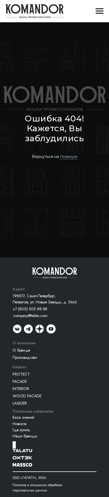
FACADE (20, 381)
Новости (20, 424)
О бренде (21, 350)
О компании (24, 343)
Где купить (21, 430)
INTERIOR (21, 388)
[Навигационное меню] (99, 11)
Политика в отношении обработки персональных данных (37, 488)
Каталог (20, 367)
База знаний (23, 417)
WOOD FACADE (27, 396)
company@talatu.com (30, 315)
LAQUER (20, 403)
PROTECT (21, 374)
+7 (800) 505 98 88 (30, 309)
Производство (25, 357)
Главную (68, 156)
